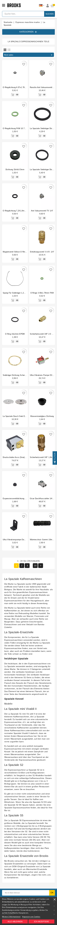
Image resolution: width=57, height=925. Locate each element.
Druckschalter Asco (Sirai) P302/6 (17, 457)
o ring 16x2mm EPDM (15, 334)
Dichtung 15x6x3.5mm (15, 169)
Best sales (28, 55)
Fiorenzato (39, 616)
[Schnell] (17, 95)
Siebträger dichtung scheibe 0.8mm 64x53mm (22, 375)
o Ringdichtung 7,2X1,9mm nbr (16, 211)
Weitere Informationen (11, 916)
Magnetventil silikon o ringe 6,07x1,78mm (21, 252)
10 (35, 565)
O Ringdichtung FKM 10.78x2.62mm (18, 128)
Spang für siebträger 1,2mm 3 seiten (19, 293)
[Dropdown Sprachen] (41, 5)
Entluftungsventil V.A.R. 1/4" (42, 252)
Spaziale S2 (34, 770)
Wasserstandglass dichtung (42, 416)
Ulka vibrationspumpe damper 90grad (18, 540)
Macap (7, 619)
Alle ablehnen (15, 921)
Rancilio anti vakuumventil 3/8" (43, 87)
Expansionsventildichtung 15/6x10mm (19, 498)
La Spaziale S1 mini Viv (18, 714)
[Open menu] (3, 5)
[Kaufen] (13, 95)
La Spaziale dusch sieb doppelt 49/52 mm (21, 416)
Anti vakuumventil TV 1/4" (42, 211)
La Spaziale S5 (15, 820)
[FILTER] (55, 462)
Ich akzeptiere (41, 921)
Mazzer (30, 616)
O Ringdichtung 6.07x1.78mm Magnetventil (21, 87)
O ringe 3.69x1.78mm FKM (42, 293)
